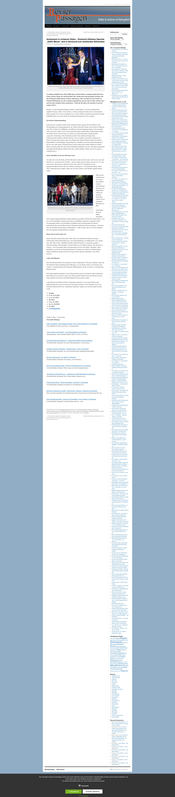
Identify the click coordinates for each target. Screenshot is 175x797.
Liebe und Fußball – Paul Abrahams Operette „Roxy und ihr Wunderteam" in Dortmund (71, 324)
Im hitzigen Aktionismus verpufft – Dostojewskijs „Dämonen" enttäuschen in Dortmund (71, 391)
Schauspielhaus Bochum (116, 667)
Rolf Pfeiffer (68, 44)
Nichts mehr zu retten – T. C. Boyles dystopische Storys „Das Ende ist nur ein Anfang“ (120, 60)
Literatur (123, 655)
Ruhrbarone (114, 699)
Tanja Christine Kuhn (54, 412)
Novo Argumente (115, 695)
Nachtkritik (114, 690)
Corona (126, 640)
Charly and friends (116, 677)
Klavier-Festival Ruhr (115, 651)
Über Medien (114, 712)
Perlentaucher (115, 697)
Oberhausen (121, 658)
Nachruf (116, 658)
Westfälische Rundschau (115, 671)
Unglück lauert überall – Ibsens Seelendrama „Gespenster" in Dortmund (67, 382)
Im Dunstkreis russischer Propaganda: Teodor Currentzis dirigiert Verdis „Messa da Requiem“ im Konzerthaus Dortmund (58, 33)
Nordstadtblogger (115, 694)
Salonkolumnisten (115, 700)
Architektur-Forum (116, 676)
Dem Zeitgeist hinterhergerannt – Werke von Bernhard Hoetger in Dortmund (68, 366)
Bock (113, 722)
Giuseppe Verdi (113, 649)
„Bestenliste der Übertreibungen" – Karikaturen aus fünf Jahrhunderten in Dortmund (70, 374)
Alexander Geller (82, 409)
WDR (121, 669)
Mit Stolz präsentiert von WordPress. (120, 769)
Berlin (118, 638)
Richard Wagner (114, 664)
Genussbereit (114, 682)
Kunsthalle (115, 655)
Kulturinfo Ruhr (115, 686)
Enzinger (57, 411)
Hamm (122, 649)
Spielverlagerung (115, 707)
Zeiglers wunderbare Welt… (118, 715)
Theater (125, 667)
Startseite (49, 26)
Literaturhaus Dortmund (117, 689)
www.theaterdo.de (54, 308)
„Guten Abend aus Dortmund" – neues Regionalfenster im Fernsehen (66, 332)
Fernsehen (112, 648)
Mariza (74, 411)
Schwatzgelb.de (115, 704)
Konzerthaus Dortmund (117, 653)
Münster (112, 658)
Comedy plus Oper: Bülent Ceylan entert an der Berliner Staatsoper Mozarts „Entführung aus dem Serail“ (120, 80)
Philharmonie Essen (116, 660)
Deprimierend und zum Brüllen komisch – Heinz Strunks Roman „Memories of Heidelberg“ (120, 65)
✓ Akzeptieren (73, 791)
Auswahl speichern (92, 791)
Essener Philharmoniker (120, 646)
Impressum (88, 26)
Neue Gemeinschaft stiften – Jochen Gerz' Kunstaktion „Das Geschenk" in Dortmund (71, 399)
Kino (126, 649)
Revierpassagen (50, 769)
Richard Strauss (124, 662)
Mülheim (123, 656)
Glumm (113, 684)
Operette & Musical (64, 409)
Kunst (111, 655)
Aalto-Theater (113, 638)
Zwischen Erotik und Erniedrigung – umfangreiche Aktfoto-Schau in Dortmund (69, 340)
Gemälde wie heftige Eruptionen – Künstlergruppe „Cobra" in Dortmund (67, 349)
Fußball (117, 648)
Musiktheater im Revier (115, 656)
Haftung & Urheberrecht (77, 26)
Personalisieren (83, 796)
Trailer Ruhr (114, 710)
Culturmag (114, 679)
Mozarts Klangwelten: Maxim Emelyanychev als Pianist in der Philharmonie (120, 92)
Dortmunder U (125, 642)
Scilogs (113, 705)
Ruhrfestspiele (123, 664)
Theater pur (114, 708)
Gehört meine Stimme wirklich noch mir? (94, 32)
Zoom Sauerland (115, 717)
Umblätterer (114, 713)
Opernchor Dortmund (94, 411)
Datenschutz (96, 26)
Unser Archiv (65, 26)
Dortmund (89, 409)
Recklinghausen (115, 662)
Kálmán (70, 411)
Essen (112, 646)
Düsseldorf (120, 644)
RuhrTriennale (124, 665)
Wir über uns (57, 26)
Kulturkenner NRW (116, 687)
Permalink (86, 412)
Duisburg (113, 644)
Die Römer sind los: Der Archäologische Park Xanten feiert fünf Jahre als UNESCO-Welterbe (120, 96)
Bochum (123, 638)
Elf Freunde (114, 681)
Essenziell (84, 786)
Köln (119, 655)
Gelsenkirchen (123, 648)
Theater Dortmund (115, 669)
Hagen (119, 650)
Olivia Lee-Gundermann (83, 411)
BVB (123, 640)
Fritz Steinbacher (63, 411)
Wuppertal (124, 671)
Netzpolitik (114, 692)
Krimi (125, 653)
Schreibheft (114, 702)
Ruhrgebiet (114, 665)
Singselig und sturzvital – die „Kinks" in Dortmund (61, 357)
